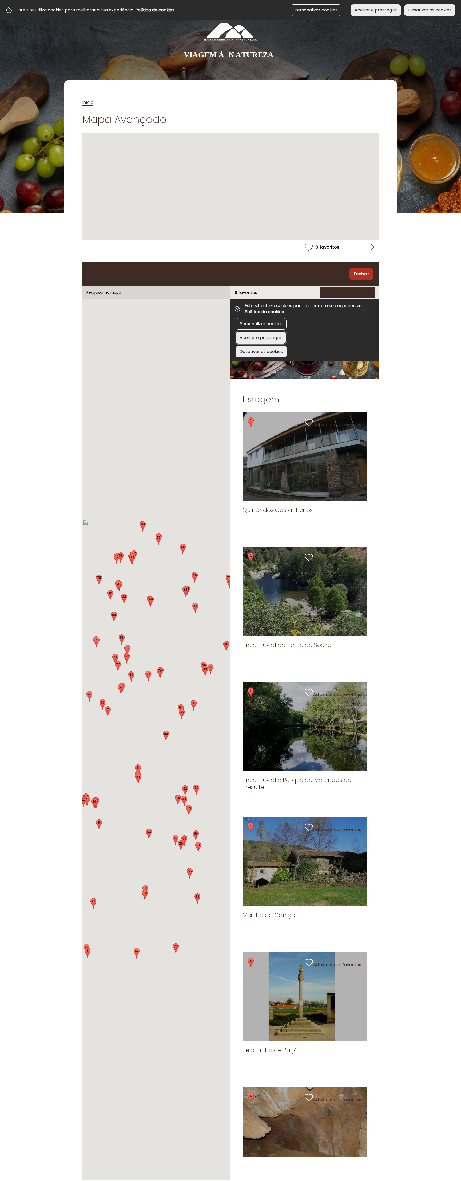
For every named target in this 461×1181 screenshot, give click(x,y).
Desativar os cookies (429, 10)
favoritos (230, 247)
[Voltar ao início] (230, 41)
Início (87, 102)
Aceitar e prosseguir (376, 10)
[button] (143, 526)
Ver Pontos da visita (345, 292)
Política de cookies (154, 10)
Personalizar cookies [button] (316, 10)
